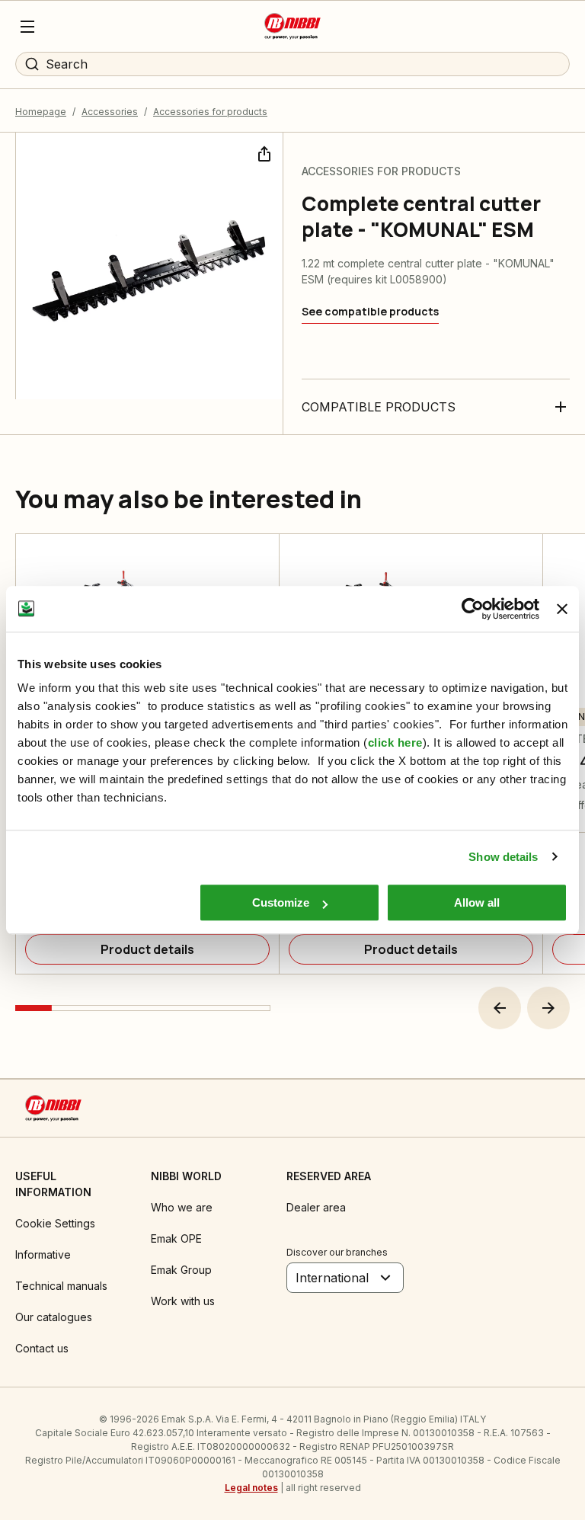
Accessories (110, 111)
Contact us (42, 1348)
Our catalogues (53, 1316)
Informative (43, 1254)
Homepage (40, 111)
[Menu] (27, 26)
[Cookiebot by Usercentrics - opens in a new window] (472, 608)
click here (395, 742)
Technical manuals (61, 1285)
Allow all (477, 902)
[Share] (262, 152)
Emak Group (181, 1269)
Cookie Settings (55, 1223)
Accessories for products (210, 111)
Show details (503, 856)
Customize (280, 902)
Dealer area (316, 1207)
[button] (499, 1008)
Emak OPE (176, 1238)
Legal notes (251, 1487)
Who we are (182, 1207)
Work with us (183, 1300)
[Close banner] (562, 608)
